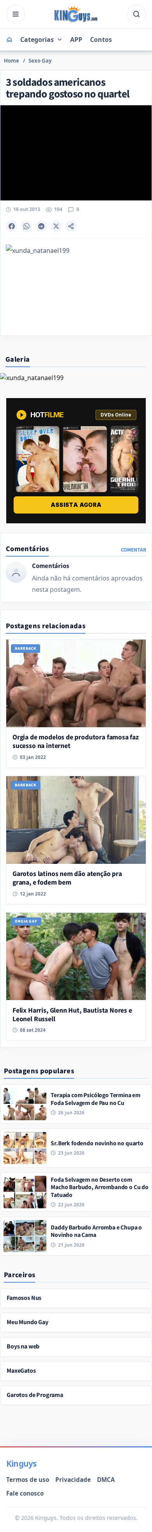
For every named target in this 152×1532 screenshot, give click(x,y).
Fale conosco (25, 1493)
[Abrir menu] (15, 14)
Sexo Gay (40, 60)
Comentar (133, 549)
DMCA (106, 1479)
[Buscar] (136, 14)
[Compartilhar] (71, 226)
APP (76, 39)
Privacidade (73, 1479)
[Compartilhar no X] (56, 226)
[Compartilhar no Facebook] (12, 226)
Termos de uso (27, 1479)
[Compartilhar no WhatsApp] (26, 226)
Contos (101, 39)
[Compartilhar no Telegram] (41, 226)
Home (11, 60)
